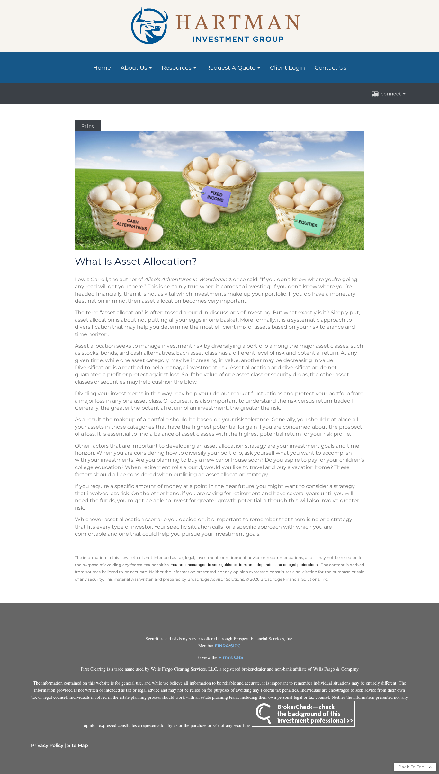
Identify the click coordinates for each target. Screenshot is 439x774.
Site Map (77, 745)
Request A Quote (230, 67)
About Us (134, 67)
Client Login (287, 67)
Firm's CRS (231, 657)
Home (102, 67)
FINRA (222, 646)
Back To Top (412, 766)
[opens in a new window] (303, 725)
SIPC (235, 646)
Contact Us (330, 67)
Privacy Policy (47, 745)
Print (87, 126)
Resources (177, 67)
